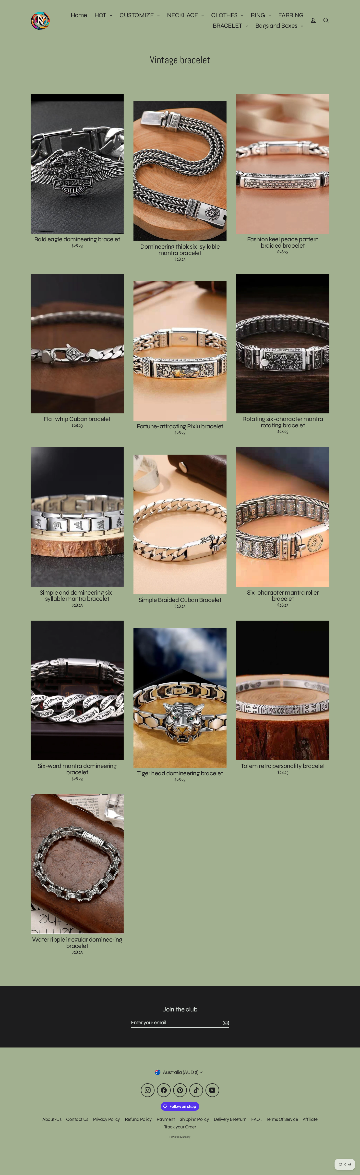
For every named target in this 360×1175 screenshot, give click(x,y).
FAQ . (256, 1119)
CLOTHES (225, 15)
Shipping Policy (194, 1119)
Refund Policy (138, 1119)
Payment (166, 1119)
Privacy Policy (106, 1119)
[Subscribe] (225, 1023)
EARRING (290, 15)
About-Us (51, 1119)
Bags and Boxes (276, 25)
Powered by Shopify (180, 1136)
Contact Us (77, 1119)
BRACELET (228, 25)
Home (79, 15)
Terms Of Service (282, 1119)
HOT (101, 15)
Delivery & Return (230, 1119)
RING (258, 15)
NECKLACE (183, 15)
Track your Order (180, 1127)
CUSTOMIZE (137, 15)
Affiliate (310, 1119)
